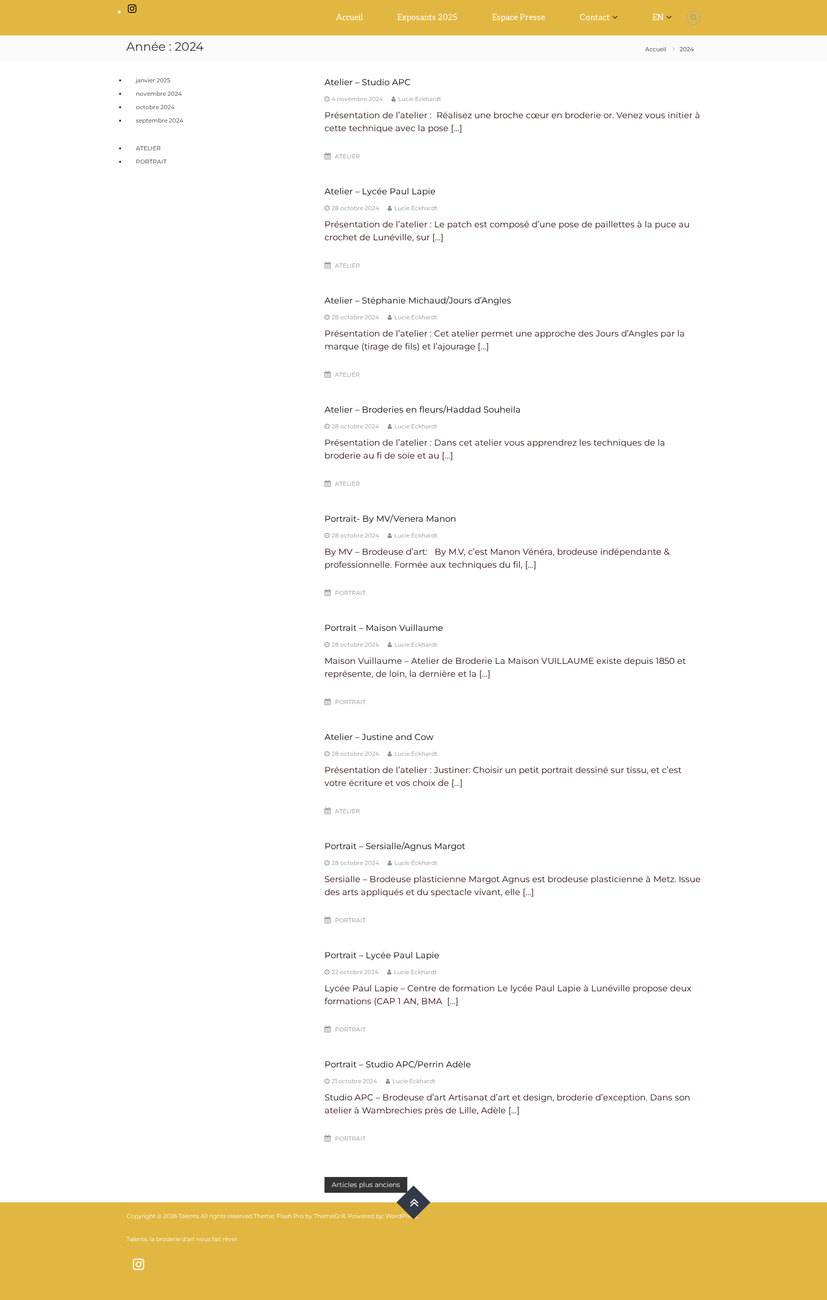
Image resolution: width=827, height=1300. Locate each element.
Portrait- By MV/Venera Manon (390, 519)
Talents (189, 1216)
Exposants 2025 (427, 17)
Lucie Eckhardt (419, 98)
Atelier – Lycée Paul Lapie (380, 191)
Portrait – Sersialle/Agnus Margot (394, 846)
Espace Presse (518, 17)
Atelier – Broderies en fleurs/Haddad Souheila (422, 409)
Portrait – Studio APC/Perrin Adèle (397, 1064)
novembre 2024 (159, 93)
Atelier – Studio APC (367, 82)
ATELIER (347, 156)
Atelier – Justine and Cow (379, 737)
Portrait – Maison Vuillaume (383, 628)
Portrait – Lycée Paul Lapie (381, 955)
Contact (595, 17)
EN (658, 17)
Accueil (349, 17)
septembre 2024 (159, 120)
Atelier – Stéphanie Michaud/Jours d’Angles (417, 300)
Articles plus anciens (366, 1184)
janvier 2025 (153, 80)
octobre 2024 (155, 107)
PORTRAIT (350, 592)
